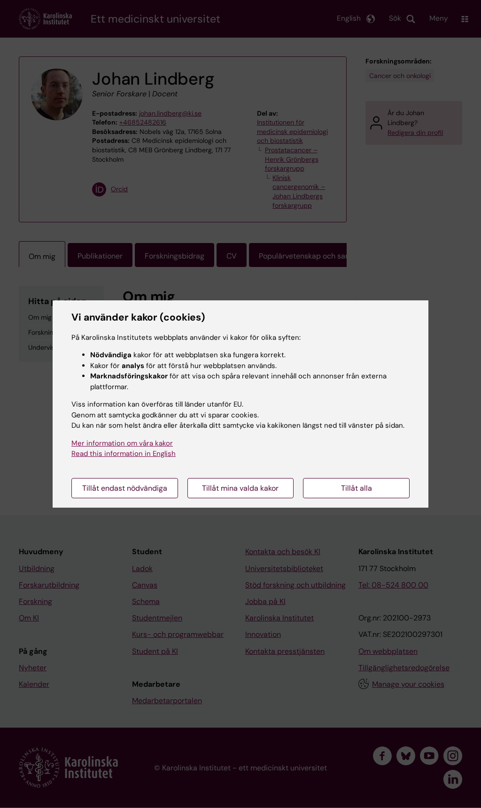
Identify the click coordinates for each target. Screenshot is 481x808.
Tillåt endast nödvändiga (124, 488)
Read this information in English (123, 453)
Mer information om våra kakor (122, 443)
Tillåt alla (356, 488)
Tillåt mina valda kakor (240, 488)
